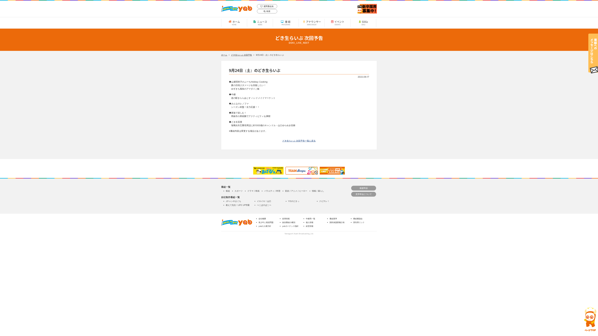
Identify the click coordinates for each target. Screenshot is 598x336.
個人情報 (309, 222)
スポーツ (239, 191)
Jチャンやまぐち (233, 201)
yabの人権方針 (265, 226)
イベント (339, 23)
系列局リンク (358, 222)
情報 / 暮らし (318, 191)
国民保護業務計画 (337, 222)
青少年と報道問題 (266, 222)
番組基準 (333, 218)
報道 (228, 191)
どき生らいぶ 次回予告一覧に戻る (299, 140)
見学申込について (364, 194)
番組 (286, 23)
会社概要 (262, 218)
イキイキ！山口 (264, 201)
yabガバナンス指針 (290, 226)
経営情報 (309, 226)
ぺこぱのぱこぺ (264, 205)
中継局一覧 (310, 218)
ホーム (236, 23)
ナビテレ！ (324, 201)
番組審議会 (358, 218)
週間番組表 (268, 6)
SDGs (364, 23)
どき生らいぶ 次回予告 (241, 55)
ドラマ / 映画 (253, 191)
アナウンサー (313, 23)
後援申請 (364, 188)
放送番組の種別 (288, 222)
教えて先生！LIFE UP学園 (237, 205)
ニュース (262, 23)
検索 (268, 11)
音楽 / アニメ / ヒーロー (296, 191)
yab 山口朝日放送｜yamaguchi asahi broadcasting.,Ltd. (236, 9)
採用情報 (286, 218)
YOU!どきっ (293, 201)
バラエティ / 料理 (272, 191)
